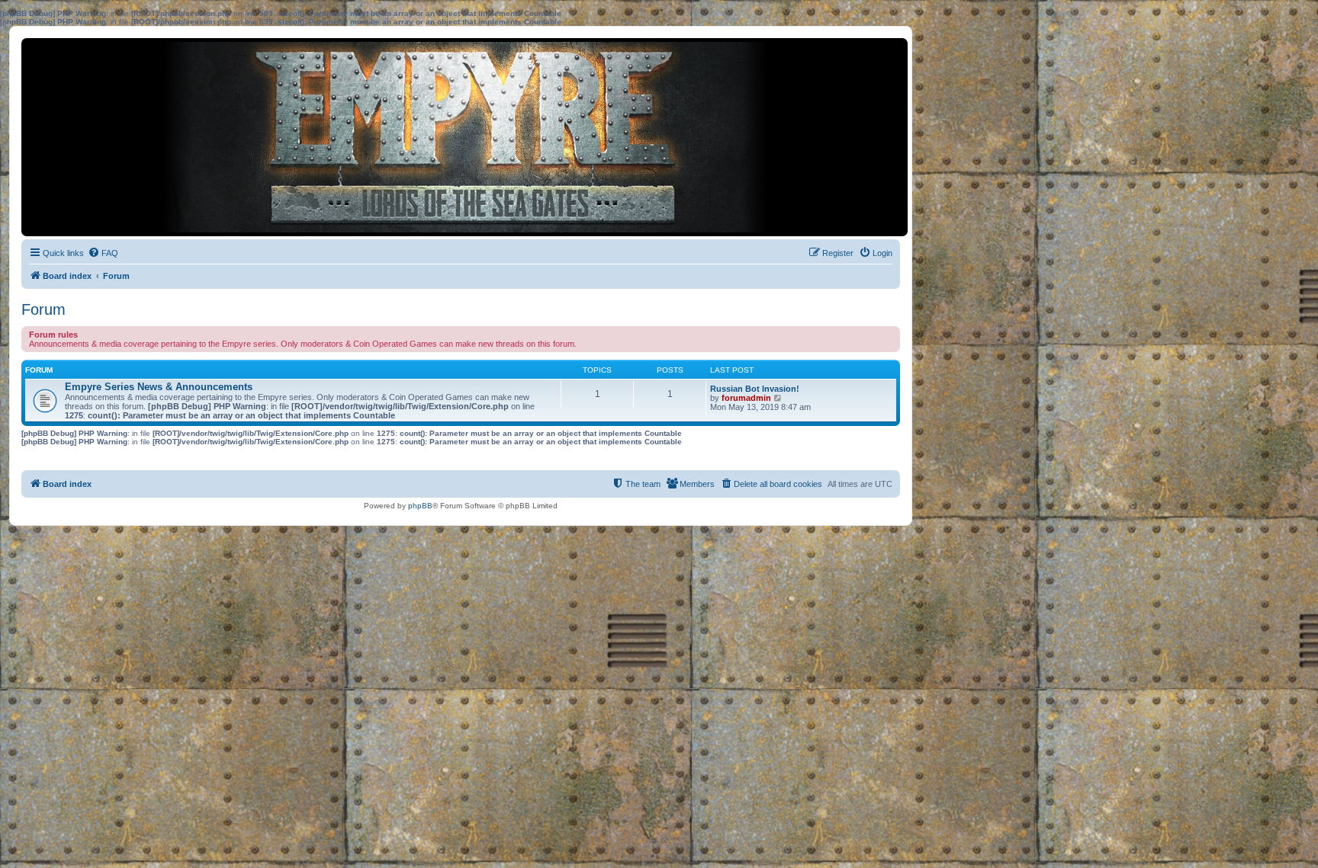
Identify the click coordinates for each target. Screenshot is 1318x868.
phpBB (420, 505)
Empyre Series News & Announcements (158, 386)
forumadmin (746, 397)
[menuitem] (103, 253)
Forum (43, 309)
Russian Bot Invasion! (754, 388)
